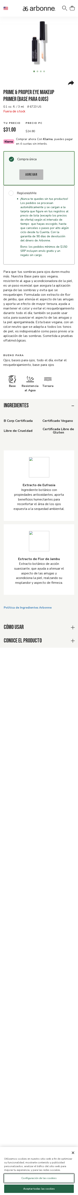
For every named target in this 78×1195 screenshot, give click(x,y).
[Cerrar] (73, 1152)
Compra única (27, 159)
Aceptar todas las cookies (39, 1188)
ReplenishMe (27, 193)
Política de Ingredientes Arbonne (28, 608)
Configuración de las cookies (38, 1178)
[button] (7, 8)
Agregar (31, 175)
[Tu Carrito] (72, 8)
